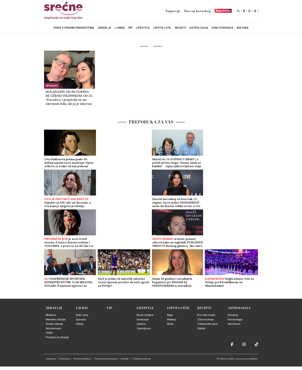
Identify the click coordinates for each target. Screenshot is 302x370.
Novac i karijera (145, 315)
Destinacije (143, 319)
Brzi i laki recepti (206, 315)
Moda (170, 323)
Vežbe (49, 332)
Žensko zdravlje (54, 323)
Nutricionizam (53, 328)
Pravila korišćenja (82, 358)
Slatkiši (201, 328)
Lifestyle (145, 308)
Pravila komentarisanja (106, 358)
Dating (79, 323)
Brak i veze (82, 315)
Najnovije (173, 11)
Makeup (171, 319)
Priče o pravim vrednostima (74, 27)
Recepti (204, 308)
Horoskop (233, 315)
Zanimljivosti (144, 328)
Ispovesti (52, 85)
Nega (170, 315)
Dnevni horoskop (197, 11)
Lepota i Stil (178, 308)
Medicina (51, 315)
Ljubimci (141, 323)
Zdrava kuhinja (205, 319)
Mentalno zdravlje (56, 319)
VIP (109, 308)
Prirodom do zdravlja (57, 337)
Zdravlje (54, 308)
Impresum (51, 358)
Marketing (65, 358)
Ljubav (82, 308)
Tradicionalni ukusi (207, 323)
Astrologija (239, 308)
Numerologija (235, 319)
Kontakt (125, 358)
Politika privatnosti (141, 358)
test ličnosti (234, 323)
